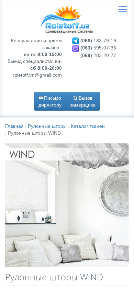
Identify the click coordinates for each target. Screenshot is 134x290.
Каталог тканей (88, 126)
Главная (14, 126)
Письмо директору (50, 101)
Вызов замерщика (83, 101)
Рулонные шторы (47, 126)
